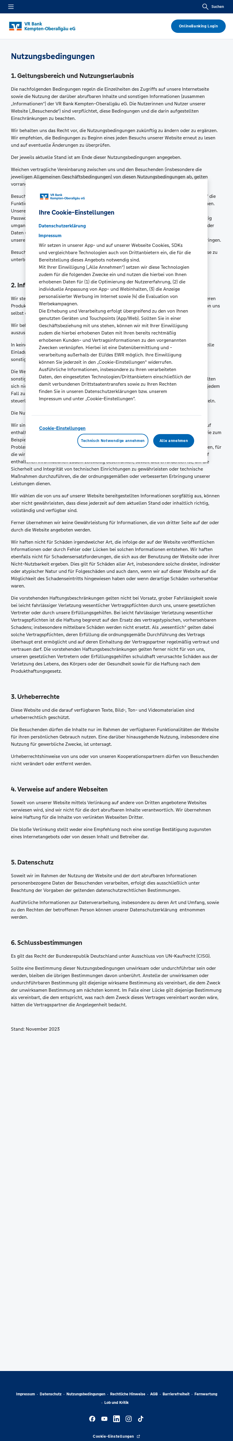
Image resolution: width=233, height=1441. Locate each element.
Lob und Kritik (116, 1402)
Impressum (25, 1394)
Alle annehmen (174, 440)
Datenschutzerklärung (62, 226)
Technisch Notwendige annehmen (113, 440)
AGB (154, 1394)
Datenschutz (51, 1394)
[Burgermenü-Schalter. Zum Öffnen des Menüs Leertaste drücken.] (11, 6)
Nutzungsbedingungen (85, 1394)
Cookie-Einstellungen (62, 428)
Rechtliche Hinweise (127, 1394)
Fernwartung (205, 1394)
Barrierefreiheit (176, 1394)
